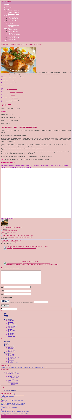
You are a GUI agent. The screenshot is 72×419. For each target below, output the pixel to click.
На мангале (11, 333)
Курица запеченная (13, 33)
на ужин (12, 92)
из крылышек (25, 367)
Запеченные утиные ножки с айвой (11, 227)
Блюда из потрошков (14, 34)
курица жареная (12, 89)
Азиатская (9, 101)
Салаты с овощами (13, 12)
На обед (6, 343)
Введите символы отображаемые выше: (21, 302)
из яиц (45, 367)
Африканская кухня (13, 380)
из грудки (17, 367)
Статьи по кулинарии (10, 390)
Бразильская (14, 377)
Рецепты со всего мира (10, 372)
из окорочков (39, 367)
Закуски (6, 15)
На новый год (11, 354)
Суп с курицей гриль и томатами (29, 261)
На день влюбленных (13, 357)
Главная (6, 4)
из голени (11, 367)
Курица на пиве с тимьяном (8, 409)
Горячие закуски (13, 17)
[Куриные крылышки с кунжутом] (17, 263)
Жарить (6, 315)
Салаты (6, 9)
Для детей (10, 348)
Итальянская (14, 383)
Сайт (2, 294)
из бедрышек (4, 367)
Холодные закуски (13, 18)
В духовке (10, 322)
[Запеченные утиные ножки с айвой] (15, 246)
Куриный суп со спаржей (8, 232)
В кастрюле (11, 323)
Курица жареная (12, 29)
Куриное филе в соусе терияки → (11, 241)
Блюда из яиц (12, 20)
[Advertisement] (15, 180)
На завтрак (7, 341)
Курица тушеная (13, 31)
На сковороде (11, 336)
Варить (6, 313)
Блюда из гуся (12, 36)
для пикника (19, 92)
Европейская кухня (13, 382)
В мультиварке (11, 326)
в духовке (15, 98)
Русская (13, 384)
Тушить (6, 316)
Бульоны (10, 23)
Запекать (6, 317)
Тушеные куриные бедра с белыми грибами (45, 264)
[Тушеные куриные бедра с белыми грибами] (18, 264)
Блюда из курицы (6, 1)
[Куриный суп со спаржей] (12, 248)
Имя (2, 287)
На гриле (10, 331)
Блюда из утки (12, 39)
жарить (13, 95)
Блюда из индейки (13, 37)
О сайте (6, 6)
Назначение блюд (8, 346)
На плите (10, 334)
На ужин (6, 344)
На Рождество (11, 355)
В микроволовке (12, 324)
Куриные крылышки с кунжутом (40, 263)
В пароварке (11, 327)
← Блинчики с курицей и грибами (11, 240)
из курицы (32, 367)
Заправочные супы (13, 25)
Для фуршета (11, 351)
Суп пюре (11, 26)
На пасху (10, 361)
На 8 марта (11, 360)
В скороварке (11, 330)
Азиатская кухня (12, 375)
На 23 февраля (11, 358)
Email (2, 290)
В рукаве (10, 329)
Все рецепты (8, 7)
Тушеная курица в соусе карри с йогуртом (12, 400)
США (12, 379)
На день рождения (12, 362)
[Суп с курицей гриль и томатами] (11, 261)
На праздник (7, 353)
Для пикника (11, 350)
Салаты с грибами (13, 10)
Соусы (6, 40)
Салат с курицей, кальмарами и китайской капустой (16, 237)
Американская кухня (13, 376)
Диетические (11, 347)
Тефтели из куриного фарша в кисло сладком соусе (14, 413)
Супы (6, 22)
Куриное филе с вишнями (7, 396)
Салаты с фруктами (13, 14)
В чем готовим (8, 319)
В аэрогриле (11, 320)
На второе (7, 28)
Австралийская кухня (13, 373)
